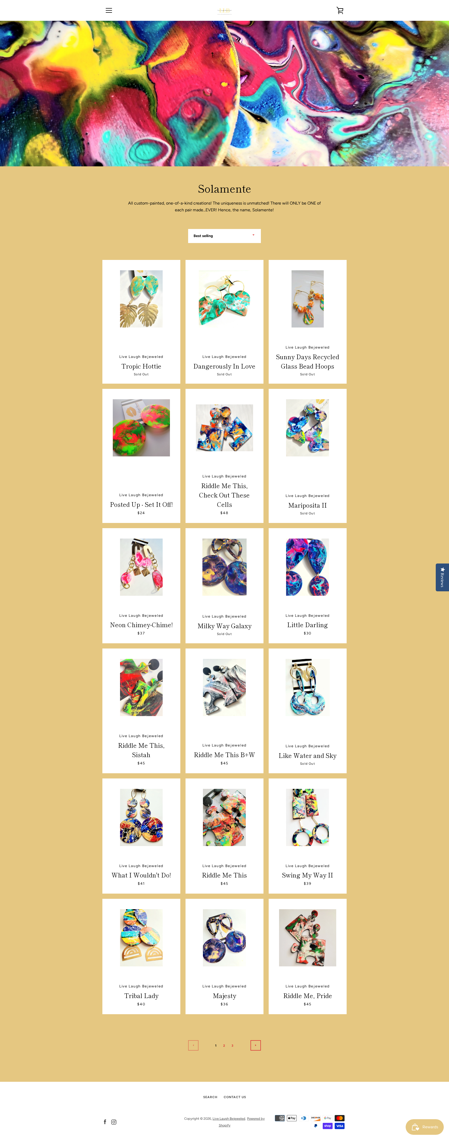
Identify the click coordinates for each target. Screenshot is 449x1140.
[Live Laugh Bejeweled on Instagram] (113, 1121)
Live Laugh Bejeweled (229, 1119)
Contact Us (235, 1097)
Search (210, 1097)
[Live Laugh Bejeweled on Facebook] (105, 1121)
